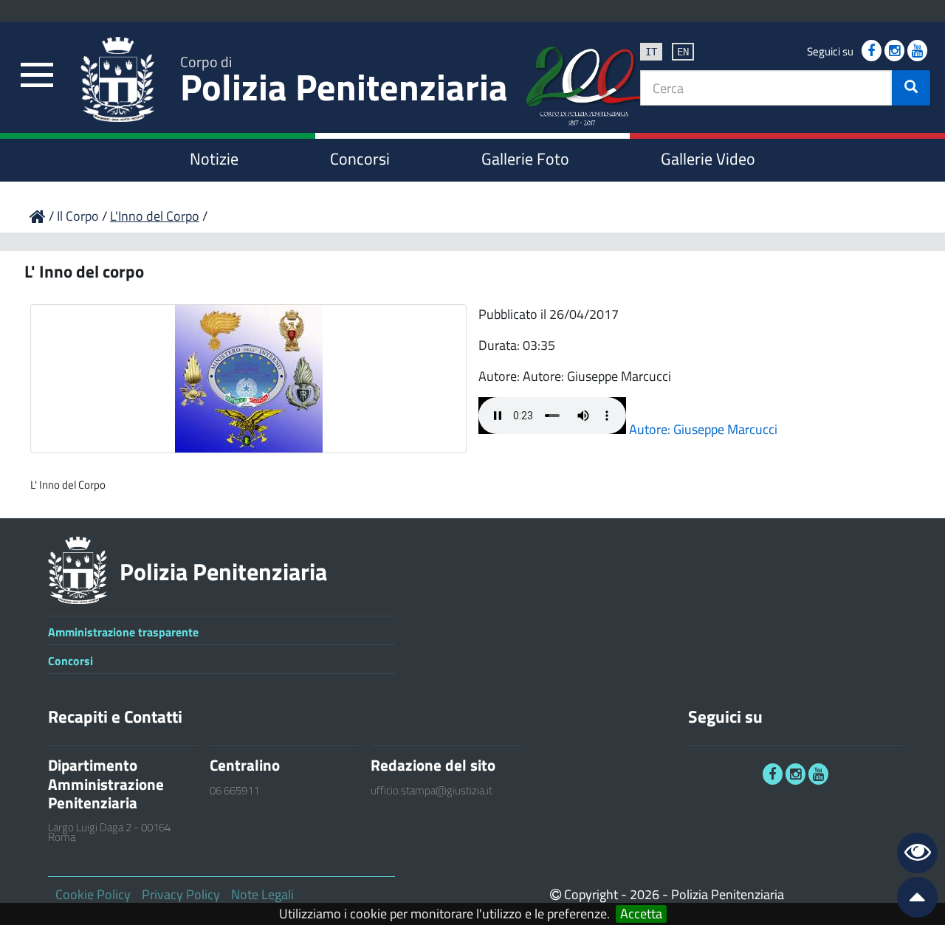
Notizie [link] (214, 158)
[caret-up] (911, 900)
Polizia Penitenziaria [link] (344, 82)
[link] (36, 76)
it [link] (651, 52)
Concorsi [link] (360, 158)
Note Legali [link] (262, 894)
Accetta (641, 914)
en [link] (683, 52)
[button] (911, 88)
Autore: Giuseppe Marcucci (703, 429)
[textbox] (766, 88)
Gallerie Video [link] (708, 158)
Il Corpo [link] (79, 216)
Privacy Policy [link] (181, 894)
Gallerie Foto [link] (525, 158)
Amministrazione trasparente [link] (123, 632)
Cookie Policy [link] (93, 894)
